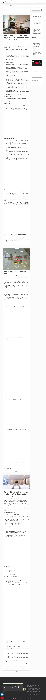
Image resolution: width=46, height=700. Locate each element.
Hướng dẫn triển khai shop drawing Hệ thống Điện (37, 17)
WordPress (32, 698)
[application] (37, 63)
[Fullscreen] (41, 65)
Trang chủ (5, 5)
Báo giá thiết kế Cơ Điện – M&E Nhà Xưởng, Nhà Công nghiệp (37, 53)
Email (33, 76)
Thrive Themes (26, 698)
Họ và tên (33, 72)
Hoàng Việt (16, 244)
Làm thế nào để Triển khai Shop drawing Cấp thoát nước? (37, 30)
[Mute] (39, 65)
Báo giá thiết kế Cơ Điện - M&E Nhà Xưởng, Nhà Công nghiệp (37, 20)
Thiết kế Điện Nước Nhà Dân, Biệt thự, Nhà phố (36, 44)
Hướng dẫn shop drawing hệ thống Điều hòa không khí (37, 23)
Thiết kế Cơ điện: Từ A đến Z (32, 682)
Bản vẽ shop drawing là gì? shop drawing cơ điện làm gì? (37, 27)
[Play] (32, 65)
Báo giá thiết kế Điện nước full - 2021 (33, 691)
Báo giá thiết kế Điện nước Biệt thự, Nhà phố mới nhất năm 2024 (37, 47)
